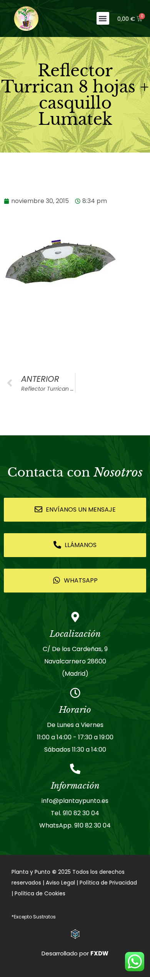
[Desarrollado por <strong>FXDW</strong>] (75, 934)
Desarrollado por (75, 953)
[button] (103, 18)
